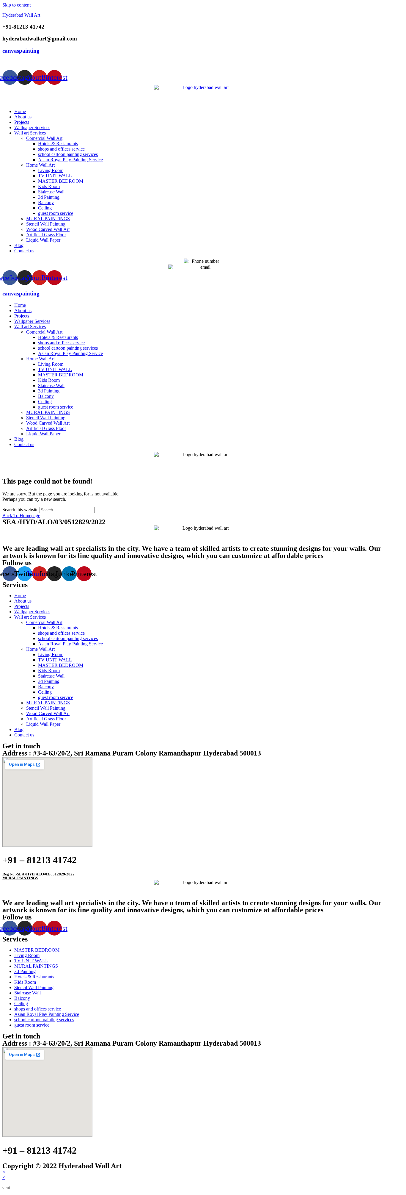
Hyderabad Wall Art (21, 15)
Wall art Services (30, 132)
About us (23, 116)
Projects (21, 122)
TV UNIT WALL (55, 175)
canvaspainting (21, 51)
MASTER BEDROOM (60, 181)
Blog (18, 245)
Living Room (50, 170)
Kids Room (49, 186)
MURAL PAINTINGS (48, 218)
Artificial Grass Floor (46, 234)
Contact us (24, 250)
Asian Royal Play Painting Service (70, 159)
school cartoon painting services (68, 154)
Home (20, 111)
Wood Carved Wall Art (48, 229)
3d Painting (48, 197)
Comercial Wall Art (44, 138)
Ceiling (45, 207)
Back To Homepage (21, 515)
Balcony (46, 202)
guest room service (55, 213)
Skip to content (16, 4)
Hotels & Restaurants (58, 143)
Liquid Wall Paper (43, 240)
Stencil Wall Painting (45, 223)
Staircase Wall (51, 191)
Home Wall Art (40, 165)
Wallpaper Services (32, 127)
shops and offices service (61, 148)
